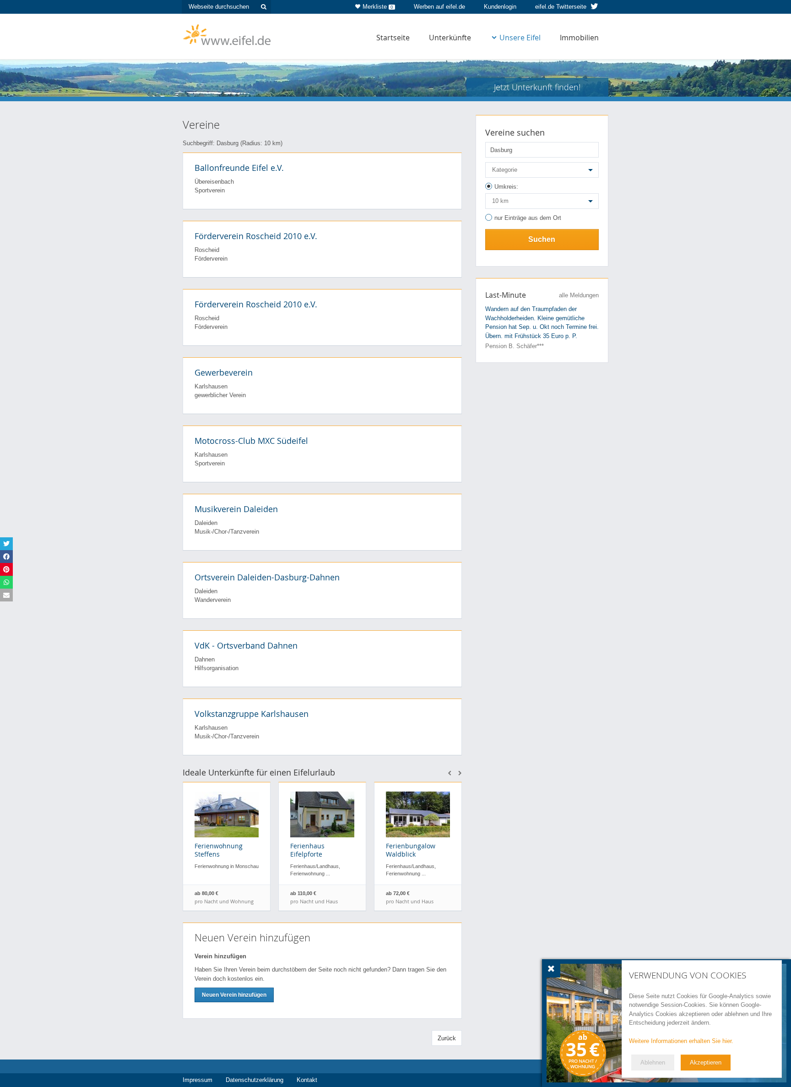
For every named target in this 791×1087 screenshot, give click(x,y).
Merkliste (378, 6)
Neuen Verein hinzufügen (234, 995)
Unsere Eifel (520, 38)
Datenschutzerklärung (254, 1079)
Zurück (447, 1038)
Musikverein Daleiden (236, 508)
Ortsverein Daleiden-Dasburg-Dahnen (267, 577)
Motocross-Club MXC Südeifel (251, 440)
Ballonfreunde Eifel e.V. (239, 167)
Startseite (393, 38)
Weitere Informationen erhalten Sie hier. (681, 1041)
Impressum (197, 1079)
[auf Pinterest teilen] (6, 569)
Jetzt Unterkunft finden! (537, 87)
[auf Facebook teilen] (6, 556)
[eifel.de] (227, 34)
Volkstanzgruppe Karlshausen (252, 713)
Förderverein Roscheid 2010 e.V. (256, 235)
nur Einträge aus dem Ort (527, 217)
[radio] (542, 188)
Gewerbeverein (224, 372)
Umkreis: (506, 186)
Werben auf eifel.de (439, 6)
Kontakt (307, 1079)
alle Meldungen (579, 295)
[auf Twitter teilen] (6, 543)
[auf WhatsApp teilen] (6, 582)
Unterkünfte (450, 38)
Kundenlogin (500, 6)
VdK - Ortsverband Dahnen (246, 645)
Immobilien (579, 38)
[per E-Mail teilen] (6, 595)
